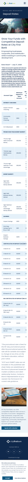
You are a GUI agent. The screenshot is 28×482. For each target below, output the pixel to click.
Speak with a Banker (10, 428)
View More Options (20, 478)
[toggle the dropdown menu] (25, 3)
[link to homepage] (9, 3)
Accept (7, 478)
